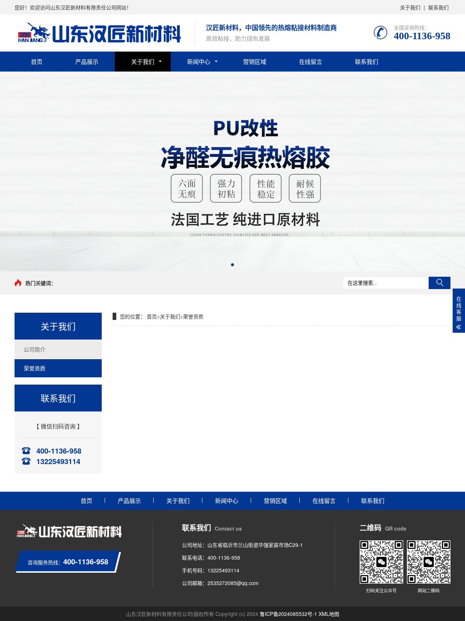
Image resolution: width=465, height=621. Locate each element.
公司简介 (34, 349)
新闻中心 (198, 61)
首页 (37, 61)
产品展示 (86, 61)
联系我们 (438, 7)
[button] (232, 264)
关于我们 (410, 7)
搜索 (439, 283)
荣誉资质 (34, 368)
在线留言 (310, 61)
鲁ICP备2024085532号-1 (288, 613)
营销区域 (254, 61)
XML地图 (329, 613)
